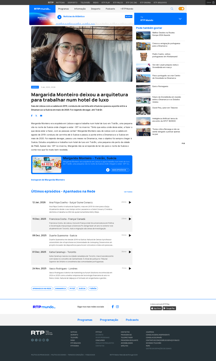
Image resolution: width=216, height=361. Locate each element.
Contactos (100, 346)
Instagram (40, 340)
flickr (47, 340)
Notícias (60, 3)
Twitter (36, 340)
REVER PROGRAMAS (102, 337)
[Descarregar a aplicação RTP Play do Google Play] (169, 308)
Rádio (95, 3)
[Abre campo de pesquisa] (172, 8)
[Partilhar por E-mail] (41, 115)
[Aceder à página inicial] (42, 9)
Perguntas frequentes (105, 343)
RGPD (148, 346)
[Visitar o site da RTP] (51, 2)
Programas (63, 8)
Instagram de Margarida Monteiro (48, 179)
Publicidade (90, 355)
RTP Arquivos (160, 3)
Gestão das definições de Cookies (158, 348)
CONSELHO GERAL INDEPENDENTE (158, 335)
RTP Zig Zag (131, 3)
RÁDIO (72, 340)
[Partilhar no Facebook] (31, 115)
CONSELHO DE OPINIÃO (154, 337)
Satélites (124, 346)
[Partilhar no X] (36, 115)
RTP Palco (118, 3)
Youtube (43, 340)
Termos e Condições (76, 355)
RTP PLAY (99, 332)
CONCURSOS (100, 340)
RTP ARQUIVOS (75, 343)
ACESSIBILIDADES (127, 343)
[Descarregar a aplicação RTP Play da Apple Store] (156, 308)
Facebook (32, 340)
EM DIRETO (99, 335)
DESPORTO (74, 335)
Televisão (85, 3)
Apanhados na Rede (42, 288)
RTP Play (106, 3)
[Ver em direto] (42, 19)
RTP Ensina (145, 3)
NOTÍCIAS (73, 332)
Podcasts (110, 8)
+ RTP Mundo (126, 8)
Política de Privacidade (40, 355)
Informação (80, 8)
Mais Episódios (119, 170)
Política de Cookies (58, 355)
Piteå (72, 288)
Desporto (72, 3)
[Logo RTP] (42, 333)
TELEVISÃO (74, 337)
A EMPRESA (150, 332)
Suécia (82, 288)
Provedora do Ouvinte (129, 340)
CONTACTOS (125, 332)
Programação (109, 320)
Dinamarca (60, 288)
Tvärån (92, 288)
